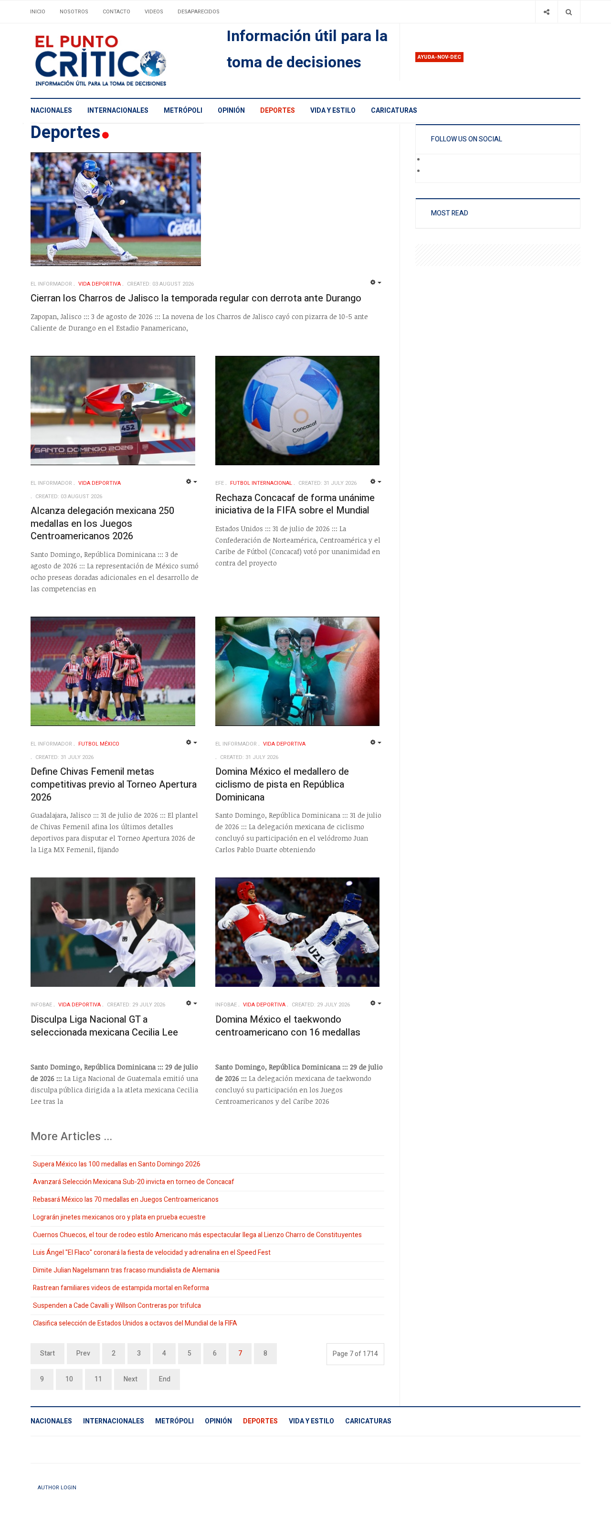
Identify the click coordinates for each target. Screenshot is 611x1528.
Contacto (116, 12)
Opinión (231, 111)
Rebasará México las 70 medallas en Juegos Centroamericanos (126, 1200)
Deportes (277, 111)
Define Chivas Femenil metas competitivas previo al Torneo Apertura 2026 (114, 784)
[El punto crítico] (117, 60)
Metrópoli (183, 111)
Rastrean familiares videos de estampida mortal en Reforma (121, 1288)
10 (69, 1379)
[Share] (546, 11)
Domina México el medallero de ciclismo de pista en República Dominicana (282, 784)
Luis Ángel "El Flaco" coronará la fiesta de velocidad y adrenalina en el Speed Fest (152, 1253)
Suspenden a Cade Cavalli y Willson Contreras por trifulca (117, 1306)
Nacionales (51, 111)
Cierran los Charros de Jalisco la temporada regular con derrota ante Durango (196, 298)
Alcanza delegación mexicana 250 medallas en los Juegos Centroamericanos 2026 (102, 523)
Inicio (37, 12)
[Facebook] (431, 160)
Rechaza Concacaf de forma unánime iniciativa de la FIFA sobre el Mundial (295, 504)
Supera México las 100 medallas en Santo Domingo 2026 (116, 1164)
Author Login (57, 1488)
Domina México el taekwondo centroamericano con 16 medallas (287, 1026)
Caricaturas (394, 111)
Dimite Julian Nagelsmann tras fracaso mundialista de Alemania (126, 1270)
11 (98, 1379)
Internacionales (117, 111)
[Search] (569, 11)
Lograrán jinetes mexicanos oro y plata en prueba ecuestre (119, 1217)
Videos (154, 12)
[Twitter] (431, 171)
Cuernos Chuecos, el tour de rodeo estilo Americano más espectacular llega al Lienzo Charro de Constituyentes (197, 1235)
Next (130, 1379)
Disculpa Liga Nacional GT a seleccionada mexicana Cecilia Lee (104, 1026)
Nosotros (74, 12)
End (164, 1379)
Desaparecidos (199, 12)
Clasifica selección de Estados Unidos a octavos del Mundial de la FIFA (135, 1323)
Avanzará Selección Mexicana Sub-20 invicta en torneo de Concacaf (133, 1182)
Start (47, 1353)
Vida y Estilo (333, 111)
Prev (83, 1353)
